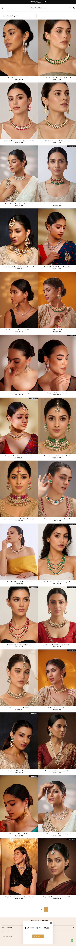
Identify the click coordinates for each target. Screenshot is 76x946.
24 (41, 909)
